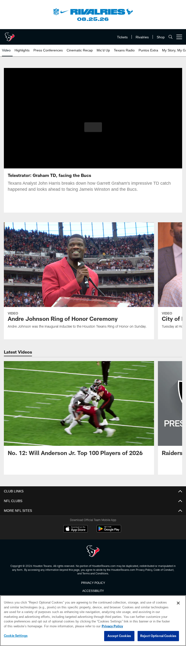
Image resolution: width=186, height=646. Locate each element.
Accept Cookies (119, 636)
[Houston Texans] (93, 551)
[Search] (170, 37)
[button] (93, 127)
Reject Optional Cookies (158, 636)
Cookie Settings (16, 636)
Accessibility (93, 590)
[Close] (178, 603)
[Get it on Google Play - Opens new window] (108, 531)
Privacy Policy (93, 582)
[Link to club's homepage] (10, 35)
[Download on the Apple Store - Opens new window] (75, 529)
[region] (93, 621)
